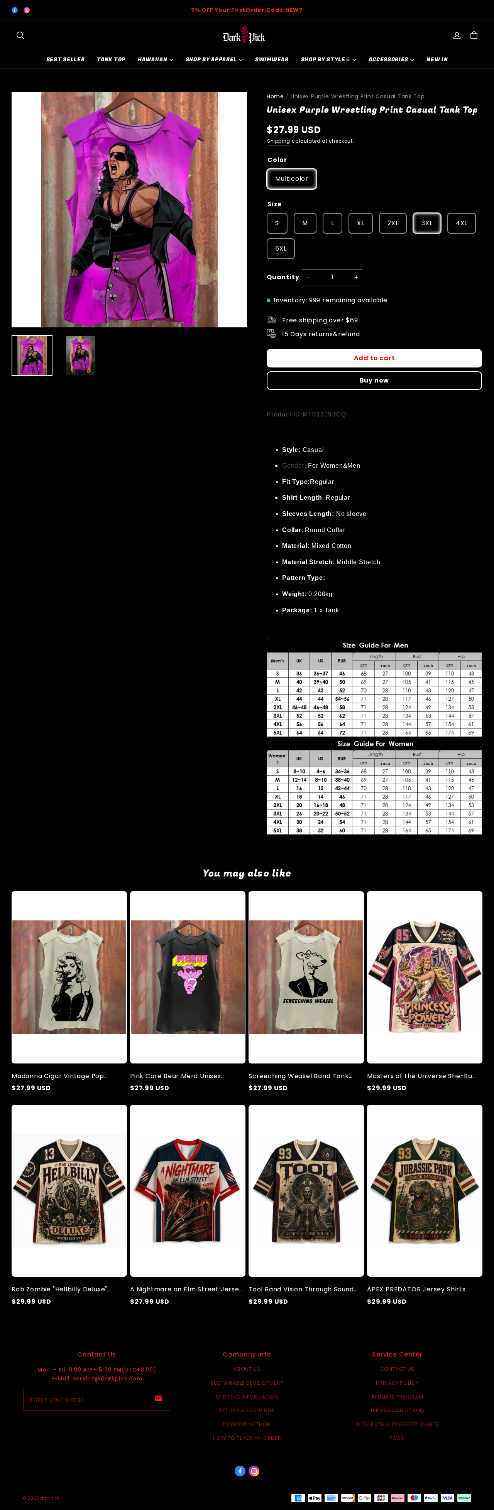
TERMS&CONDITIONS (397, 1410)
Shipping (278, 141)
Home (275, 96)
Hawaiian (152, 60)
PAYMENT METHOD (247, 1424)
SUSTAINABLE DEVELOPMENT (247, 1383)
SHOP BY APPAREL (211, 60)
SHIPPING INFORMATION (247, 1396)
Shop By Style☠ (326, 60)
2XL (392, 223)
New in (437, 60)
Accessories (388, 60)
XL (360, 223)
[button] (20, 35)
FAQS (397, 1438)
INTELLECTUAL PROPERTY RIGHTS (397, 1424)
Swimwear (272, 60)
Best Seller (65, 60)
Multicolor (291, 178)
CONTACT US (397, 1369)
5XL (280, 248)
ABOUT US (246, 1369)
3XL (426, 223)
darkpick (50, 1498)
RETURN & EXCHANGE (247, 1410)
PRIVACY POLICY (397, 1383)
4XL (461, 223)
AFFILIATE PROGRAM (397, 1396)
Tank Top (111, 60)
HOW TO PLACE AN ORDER (247, 1438)
